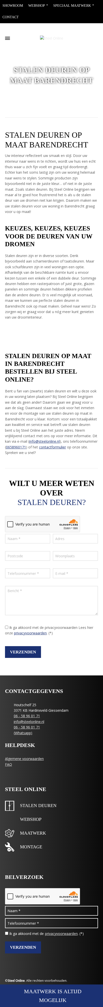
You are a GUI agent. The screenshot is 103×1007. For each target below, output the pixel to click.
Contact (10, 17)
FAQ (8, 764)
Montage (31, 846)
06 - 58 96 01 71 (27, 715)
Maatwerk (33, 833)
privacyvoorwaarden (30, 633)
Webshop (36, 6)
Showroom (12, 6)
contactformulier (52, 447)
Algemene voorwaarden (24, 758)
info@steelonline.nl (44, 441)
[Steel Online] (51, 38)
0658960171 (16, 447)
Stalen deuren (38, 805)
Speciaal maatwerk (72, 6)
